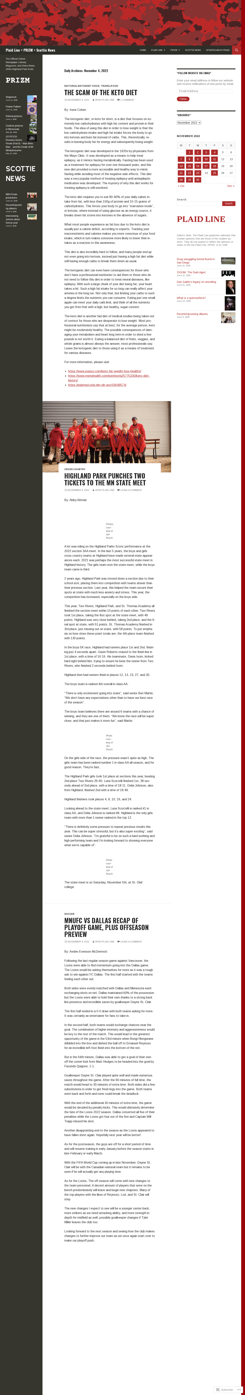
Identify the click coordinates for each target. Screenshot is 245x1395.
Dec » (230, 185)
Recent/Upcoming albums (192, 313)
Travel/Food (109, 86)
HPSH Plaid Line (104, 100)
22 (189, 172)
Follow (183, 99)
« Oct (181, 185)
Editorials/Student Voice (82, 86)
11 (214, 159)
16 (197, 166)
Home (143, 50)
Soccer (69, 914)
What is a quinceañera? (191, 297)
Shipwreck (11, 97)
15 (189, 166)
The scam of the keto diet (100, 92)
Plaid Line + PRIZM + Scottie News (30, 50)
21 (181, 172)
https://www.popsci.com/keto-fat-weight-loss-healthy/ (104, 371)
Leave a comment (131, 490)
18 (214, 166)
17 (206, 166)
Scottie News (193, 50)
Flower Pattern (13, 106)
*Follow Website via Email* (194, 73)
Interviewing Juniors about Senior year (13, 219)
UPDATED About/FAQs (217, 50)
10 (206, 159)
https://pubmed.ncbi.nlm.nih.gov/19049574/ (97, 385)
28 (181, 179)
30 (197, 179)
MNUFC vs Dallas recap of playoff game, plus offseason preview (106, 927)
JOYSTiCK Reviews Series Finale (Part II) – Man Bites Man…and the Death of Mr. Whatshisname (20, 143)
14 (181, 166)
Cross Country (74, 469)
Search (181, 199)
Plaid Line (157, 50)
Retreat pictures (14, 116)
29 (189, 179)
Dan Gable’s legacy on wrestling (196, 281)
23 (197, 172)
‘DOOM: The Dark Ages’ (191, 272)
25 (214, 172)
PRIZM (173, 50)
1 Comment (127, 100)
